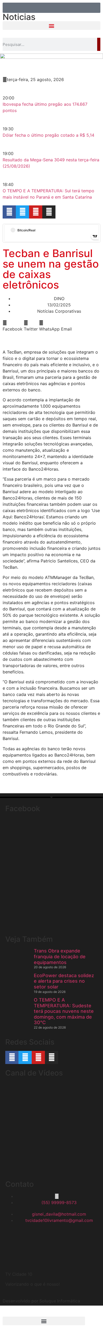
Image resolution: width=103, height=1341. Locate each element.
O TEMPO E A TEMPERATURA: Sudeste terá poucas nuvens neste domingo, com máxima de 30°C (64, 1011)
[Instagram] (48, 212)
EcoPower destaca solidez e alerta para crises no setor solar (64, 981)
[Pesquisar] (98, 44)
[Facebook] (9, 212)
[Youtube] (35, 212)
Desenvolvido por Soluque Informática (41, 1300)
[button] (51, 25)
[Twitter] (22, 212)
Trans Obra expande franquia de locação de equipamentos (60, 956)
